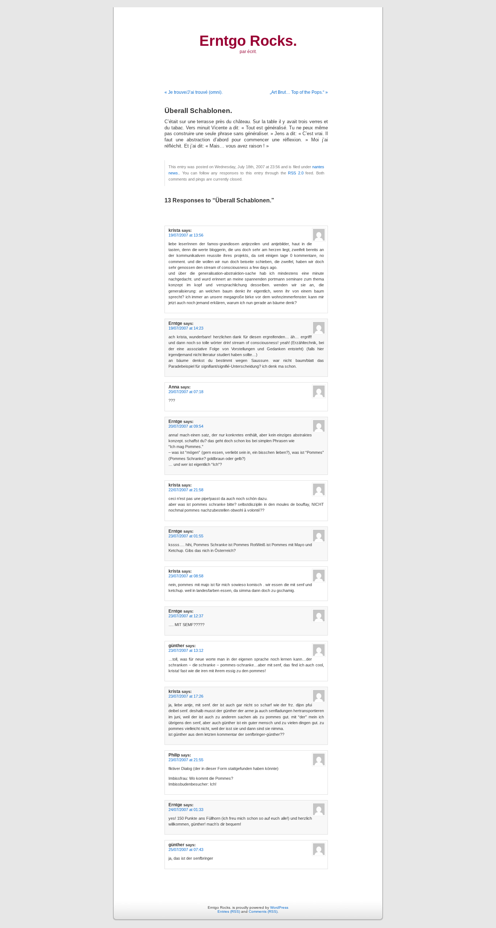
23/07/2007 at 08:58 (185, 576)
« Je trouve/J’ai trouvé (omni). (193, 92)
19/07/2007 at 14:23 (185, 328)
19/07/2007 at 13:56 (185, 235)
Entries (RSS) (228, 911)
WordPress (279, 907)
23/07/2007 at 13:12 (185, 650)
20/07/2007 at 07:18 (185, 392)
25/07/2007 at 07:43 (185, 849)
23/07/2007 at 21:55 (185, 760)
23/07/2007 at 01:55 (185, 536)
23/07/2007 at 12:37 (185, 616)
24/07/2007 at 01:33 (185, 809)
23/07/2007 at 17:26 (185, 696)
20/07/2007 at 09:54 (185, 426)
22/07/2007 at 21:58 (185, 490)
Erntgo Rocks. (248, 41)
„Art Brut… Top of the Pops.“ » (299, 92)
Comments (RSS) (263, 911)
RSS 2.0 (296, 173)
